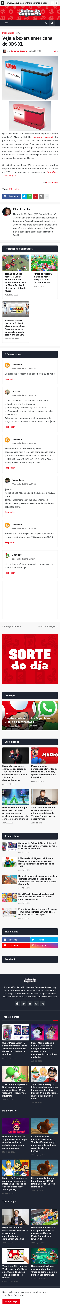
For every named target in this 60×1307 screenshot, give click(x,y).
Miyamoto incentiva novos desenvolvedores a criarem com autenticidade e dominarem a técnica (15, 1233)
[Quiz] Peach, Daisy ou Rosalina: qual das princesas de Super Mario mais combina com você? (36, 896)
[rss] (42, 1003)
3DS (18, 33)
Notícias (17, 189)
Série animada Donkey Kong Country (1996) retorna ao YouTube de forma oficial (43, 1182)
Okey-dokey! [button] (11, 1301)
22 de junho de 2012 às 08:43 (24, 443)
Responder (10, 379)
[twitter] (23, 1003)
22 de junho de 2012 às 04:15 (24, 395)
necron (16, 391)
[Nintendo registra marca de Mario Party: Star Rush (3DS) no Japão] (44, 263)
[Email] (41, 196)
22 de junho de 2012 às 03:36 (24, 369)
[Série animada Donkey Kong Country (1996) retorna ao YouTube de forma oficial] (44, 1168)
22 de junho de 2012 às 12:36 (24, 559)
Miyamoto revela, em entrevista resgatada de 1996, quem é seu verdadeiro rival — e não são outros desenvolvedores (14, 773)
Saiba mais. (19, 1295)
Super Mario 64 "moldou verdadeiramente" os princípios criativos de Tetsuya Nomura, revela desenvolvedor (43, 813)
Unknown (17, 364)
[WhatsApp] (29, 196)
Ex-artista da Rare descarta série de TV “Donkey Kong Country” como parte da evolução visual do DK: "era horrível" (43, 1143)
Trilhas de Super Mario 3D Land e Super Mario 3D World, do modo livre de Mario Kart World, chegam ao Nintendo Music (15, 282)
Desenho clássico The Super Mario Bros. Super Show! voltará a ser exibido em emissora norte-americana (15, 1142)
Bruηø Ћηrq (18, 480)
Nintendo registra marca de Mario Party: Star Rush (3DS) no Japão (43, 278)
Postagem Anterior (12, 626)
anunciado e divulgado (43, 137)
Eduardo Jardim (21, 209)
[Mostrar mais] (46, 196)
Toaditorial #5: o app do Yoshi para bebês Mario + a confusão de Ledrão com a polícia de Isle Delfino (15, 1272)
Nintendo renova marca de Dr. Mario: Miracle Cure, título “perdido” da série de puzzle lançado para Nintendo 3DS (15, 327)
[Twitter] (24, 196)
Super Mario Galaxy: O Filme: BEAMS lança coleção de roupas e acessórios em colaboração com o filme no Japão (44, 1050)
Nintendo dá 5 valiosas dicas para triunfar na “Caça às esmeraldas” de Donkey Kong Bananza (44, 1270)
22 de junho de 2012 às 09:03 (24, 484)
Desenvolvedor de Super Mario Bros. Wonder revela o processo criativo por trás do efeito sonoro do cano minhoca (15, 813)
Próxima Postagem (47, 626)
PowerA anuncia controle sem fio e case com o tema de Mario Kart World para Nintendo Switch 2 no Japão (26, 3)
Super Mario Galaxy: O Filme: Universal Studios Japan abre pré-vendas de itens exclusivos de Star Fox (37, 846)
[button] (52, 3)
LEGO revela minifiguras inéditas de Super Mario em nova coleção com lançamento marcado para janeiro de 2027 (36, 862)
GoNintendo (52, 182)
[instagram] (36, 1003)
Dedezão (17, 554)
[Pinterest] (35, 196)
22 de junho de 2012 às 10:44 (24, 529)
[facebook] (17, 1003)
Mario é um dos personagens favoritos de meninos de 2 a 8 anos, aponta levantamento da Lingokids (44, 772)
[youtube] (30, 1003)
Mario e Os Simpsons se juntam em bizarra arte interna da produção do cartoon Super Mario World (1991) (14, 1184)
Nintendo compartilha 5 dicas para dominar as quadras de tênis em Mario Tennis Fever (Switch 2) (43, 1233)
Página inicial (8, 33)
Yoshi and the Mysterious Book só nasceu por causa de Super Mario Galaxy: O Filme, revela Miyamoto (15, 1090)
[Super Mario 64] (44, 797)
